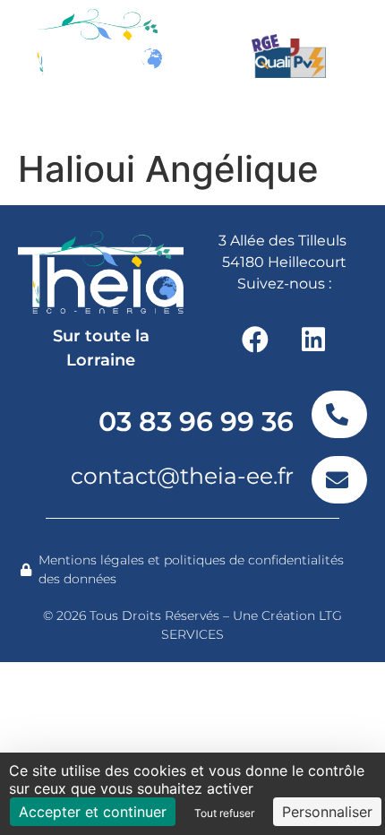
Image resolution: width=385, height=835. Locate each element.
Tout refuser (224, 813)
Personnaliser (327, 812)
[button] (311, 117)
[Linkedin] (313, 339)
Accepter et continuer (93, 812)
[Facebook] (255, 339)
